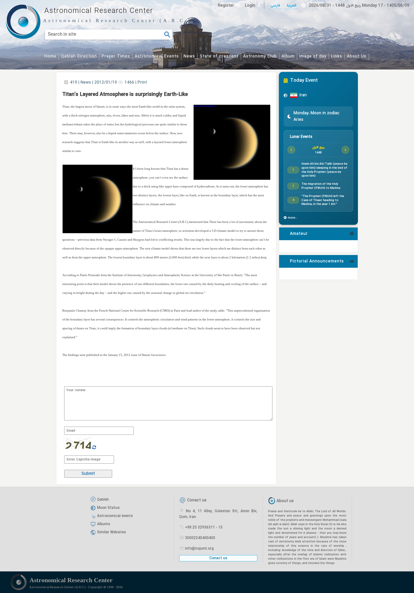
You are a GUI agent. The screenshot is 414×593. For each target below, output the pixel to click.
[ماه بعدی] (345, 150)
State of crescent (219, 56)
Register (226, 5)
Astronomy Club (260, 56)
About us (285, 501)
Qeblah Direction (79, 56)
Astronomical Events (157, 56)
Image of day (312, 56)
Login (250, 5)
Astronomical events (115, 516)
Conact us (197, 500)
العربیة (290, 5)
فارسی (275, 5)
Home (50, 56)
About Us (356, 56)
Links (336, 56)
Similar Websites (111, 532)
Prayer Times (116, 56)
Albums (103, 524)
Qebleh (103, 500)
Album (288, 56)
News (189, 56)
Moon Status (108, 508)
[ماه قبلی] (291, 150)
